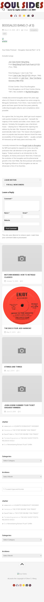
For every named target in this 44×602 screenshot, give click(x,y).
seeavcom (7, 426)
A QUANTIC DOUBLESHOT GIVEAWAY (26, 426)
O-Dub (25, 30)
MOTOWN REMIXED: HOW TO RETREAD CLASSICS (19, 276)
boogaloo (33, 30)
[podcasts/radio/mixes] (15, 16)
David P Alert (8, 434)
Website (7, 220)
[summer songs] (24, 16)
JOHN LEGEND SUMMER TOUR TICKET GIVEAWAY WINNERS (19, 406)
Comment (8, 199)
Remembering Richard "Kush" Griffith (19, 444)
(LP (20, 76)
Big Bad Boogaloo (32, 92)
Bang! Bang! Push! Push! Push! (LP (25, 64)
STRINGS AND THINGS (13, 367)
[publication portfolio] (28, 16)
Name (7, 213)
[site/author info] (11, 16)
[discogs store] (33, 16)
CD (38, 64)
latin (4, 34)
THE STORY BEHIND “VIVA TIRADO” (24, 430)
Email (25, 213)
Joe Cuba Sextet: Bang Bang (19, 62)
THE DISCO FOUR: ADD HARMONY (17, 328)
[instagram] (20, 16)
